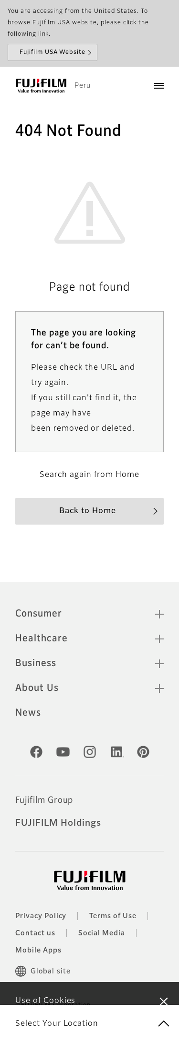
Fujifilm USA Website (52, 52)
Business (35, 663)
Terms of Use (113, 916)
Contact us (35, 933)
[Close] (164, 1001)
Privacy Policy (40, 916)
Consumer (38, 613)
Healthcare (41, 638)
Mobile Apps (38, 950)
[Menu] (159, 85)
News (28, 713)
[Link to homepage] (41, 86)
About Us (37, 688)
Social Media (102, 933)
